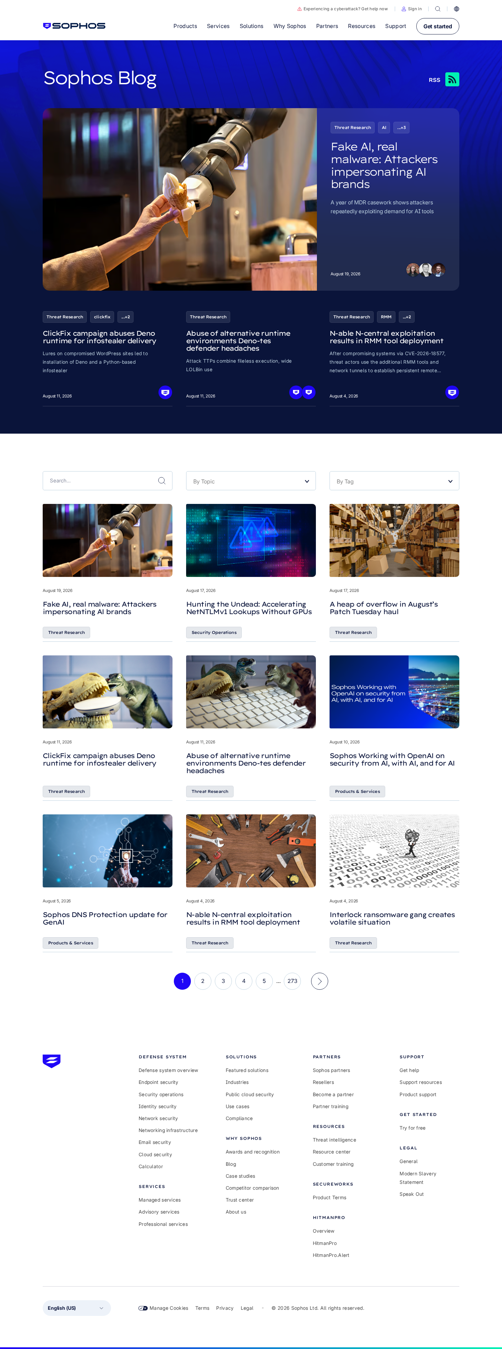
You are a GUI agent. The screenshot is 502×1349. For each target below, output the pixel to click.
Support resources (421, 1082)
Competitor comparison (252, 1188)
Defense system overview (168, 1070)
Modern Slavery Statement (418, 1178)
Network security (158, 1118)
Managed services (160, 1200)
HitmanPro (325, 1243)
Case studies (240, 1176)
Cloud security (155, 1154)
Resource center (332, 1152)
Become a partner (333, 1094)
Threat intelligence (334, 1140)
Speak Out (412, 1194)
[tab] (168, 1057)
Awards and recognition (253, 1152)
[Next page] (319, 981)
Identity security (158, 1106)
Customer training (333, 1164)
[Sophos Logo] (74, 26)
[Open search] (438, 9)
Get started (437, 26)
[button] (412, 9)
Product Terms (330, 1197)
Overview (324, 1231)
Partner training (330, 1106)
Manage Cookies (169, 1308)
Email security (155, 1142)
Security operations (161, 1094)
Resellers (323, 1082)
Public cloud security (250, 1094)
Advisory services (159, 1212)
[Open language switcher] (456, 9)
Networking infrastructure (168, 1130)
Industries (237, 1082)
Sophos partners (331, 1070)
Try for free (413, 1128)
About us (236, 1212)
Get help (409, 1070)
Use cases (238, 1106)
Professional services (163, 1224)
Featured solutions (247, 1070)
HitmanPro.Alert (331, 1255)
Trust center (240, 1200)
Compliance (239, 1118)
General (409, 1161)
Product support (418, 1094)
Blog (231, 1164)
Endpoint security (159, 1082)
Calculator (151, 1166)
